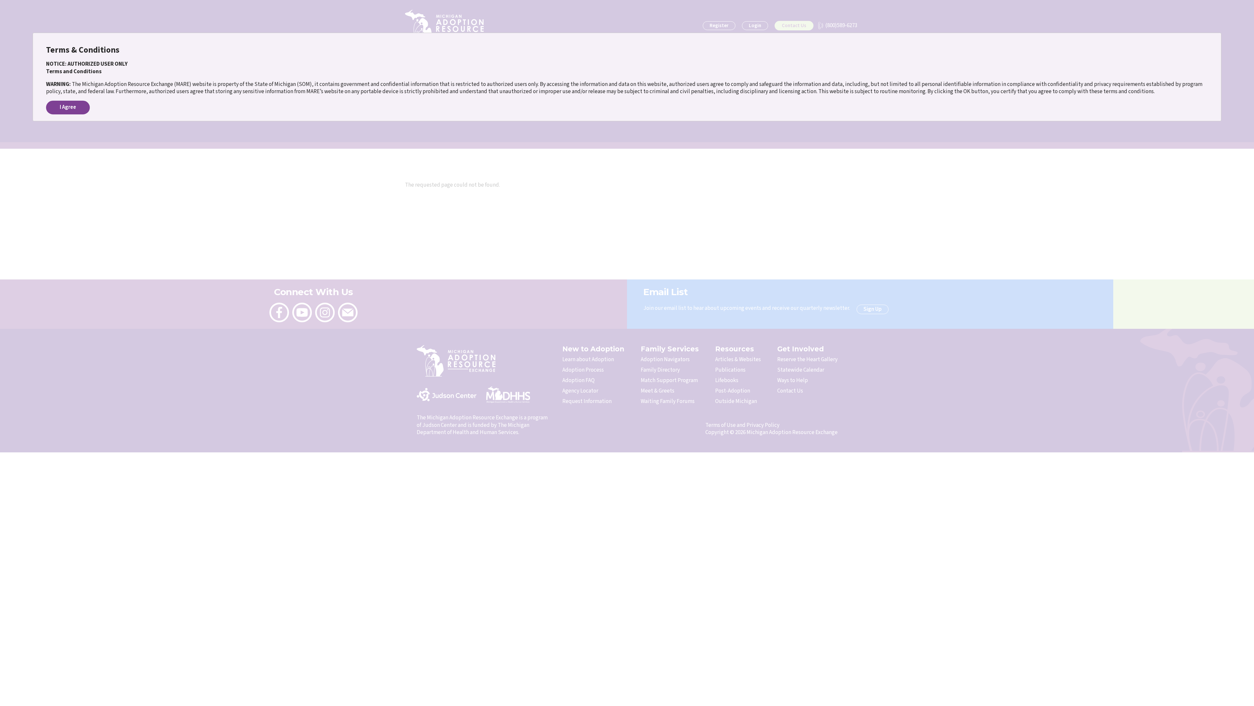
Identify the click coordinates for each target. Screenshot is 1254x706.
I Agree (68, 107)
